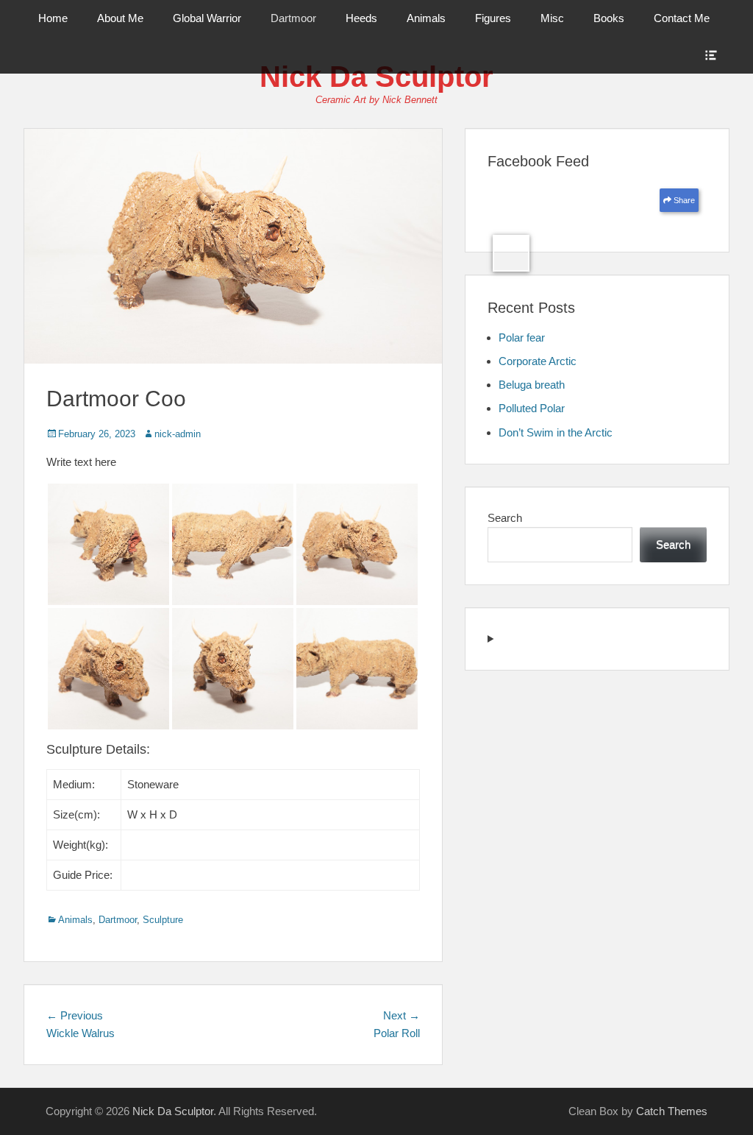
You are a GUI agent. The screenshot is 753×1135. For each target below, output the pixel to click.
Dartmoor (293, 18)
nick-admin (177, 433)
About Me (120, 18)
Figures (493, 18)
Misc (552, 18)
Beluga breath (532, 384)
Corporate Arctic (538, 361)
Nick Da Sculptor (376, 76)
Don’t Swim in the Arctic (556, 432)
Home (53, 18)
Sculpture (163, 919)
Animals (426, 18)
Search (505, 518)
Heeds (361, 18)
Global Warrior (207, 18)
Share (683, 200)
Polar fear (522, 337)
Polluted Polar (532, 408)
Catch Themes (671, 1111)
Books (608, 18)
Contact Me (682, 18)
